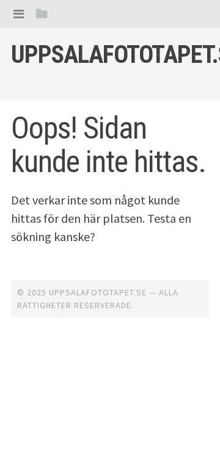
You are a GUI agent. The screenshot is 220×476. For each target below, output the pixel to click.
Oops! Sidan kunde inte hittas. (108, 144)
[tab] (18, 13)
